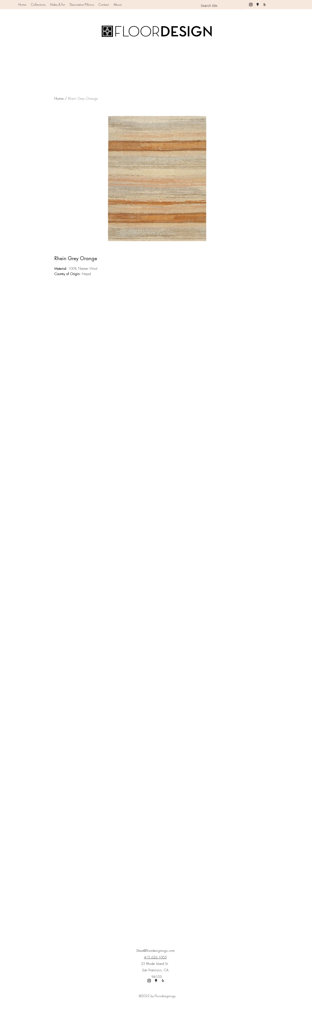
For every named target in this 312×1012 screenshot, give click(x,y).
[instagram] (251, 4)
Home (58, 98)
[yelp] (264, 4)
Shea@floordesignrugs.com (155, 950)
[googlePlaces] (257, 4)
